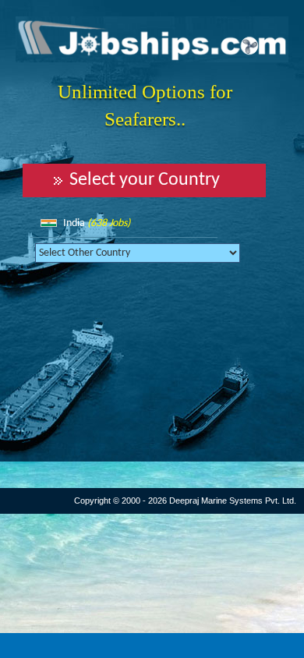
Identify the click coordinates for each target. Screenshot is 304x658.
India (96, 223)
